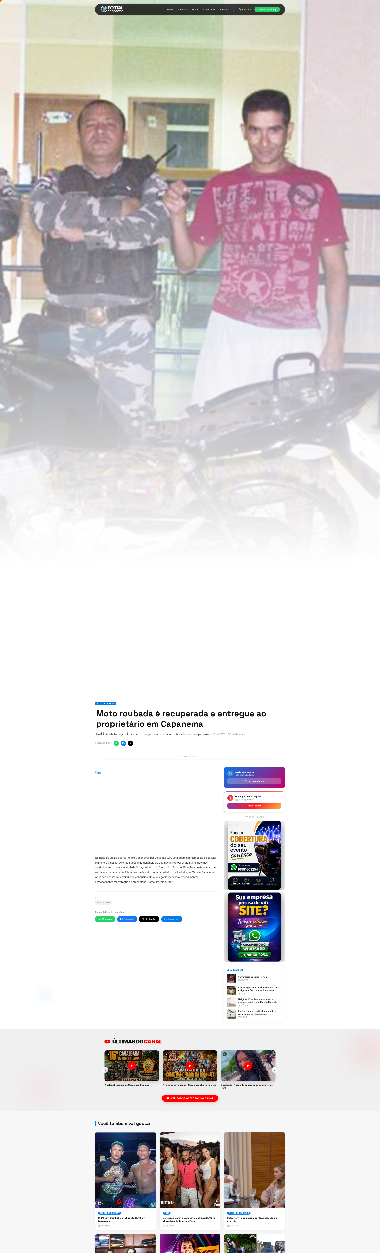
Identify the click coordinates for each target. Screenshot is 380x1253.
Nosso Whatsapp (267, 9)
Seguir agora (254, 805)
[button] (131, 1069)
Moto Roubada (103, 903)
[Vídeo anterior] (105, 1070)
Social (195, 9)
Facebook (129, 919)
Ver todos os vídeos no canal (192, 1098)
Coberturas (209, 9)
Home (170, 9)
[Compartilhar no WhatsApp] (116, 743)
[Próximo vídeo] (275, 1070)
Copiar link (173, 919)
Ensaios (224, 9)
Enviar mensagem (254, 781)
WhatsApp (107, 919)
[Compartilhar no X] (130, 743)
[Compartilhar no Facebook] (123, 743)
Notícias (182, 9)
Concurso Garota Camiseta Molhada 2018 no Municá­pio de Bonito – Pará (189, 1219)
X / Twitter (151, 919)
